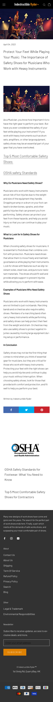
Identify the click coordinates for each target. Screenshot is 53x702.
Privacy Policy (10, 581)
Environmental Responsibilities (19, 614)
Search (7, 586)
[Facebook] (4, 538)
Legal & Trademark (13, 608)
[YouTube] (18, 538)
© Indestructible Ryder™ (27, 667)
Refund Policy (10, 576)
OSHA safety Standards (20, 173)
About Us (8, 560)
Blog (5, 592)
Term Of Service (11, 570)
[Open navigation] (4, 4)
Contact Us (9, 554)
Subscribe (14, 652)
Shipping (7, 565)
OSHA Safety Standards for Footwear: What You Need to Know (24, 474)
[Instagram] (11, 538)
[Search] (44, 4)
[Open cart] (49, 4)
